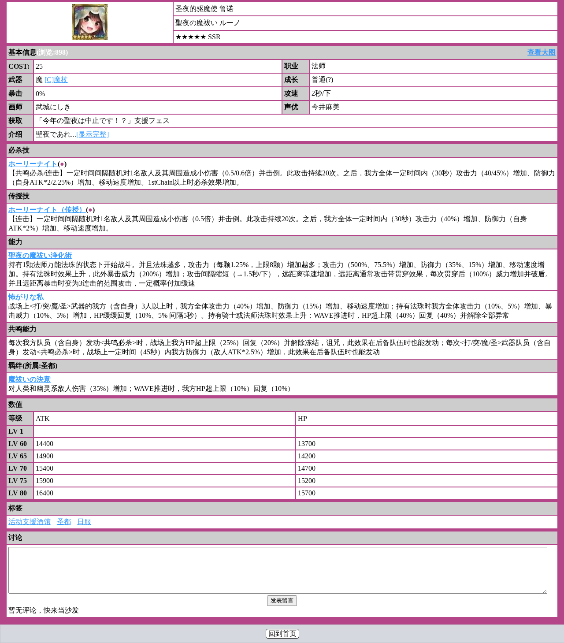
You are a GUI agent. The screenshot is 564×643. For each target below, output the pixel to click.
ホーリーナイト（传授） (47, 209)
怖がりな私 (26, 297)
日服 (84, 521)
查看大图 (541, 52)
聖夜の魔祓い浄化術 (40, 255)
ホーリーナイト (33, 163)
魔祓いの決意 (29, 379)
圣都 (64, 521)
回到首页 (282, 633)
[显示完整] (92, 134)
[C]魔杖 (56, 79)
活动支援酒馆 (29, 521)
